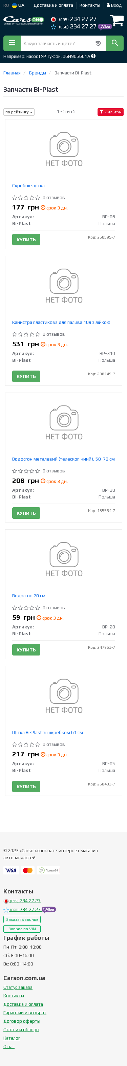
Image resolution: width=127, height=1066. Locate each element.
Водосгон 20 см (28, 595)
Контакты (90, 5)
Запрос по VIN (22, 929)
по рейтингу (17, 112)
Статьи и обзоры (21, 1029)
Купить (26, 239)
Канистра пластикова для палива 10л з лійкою (61, 322)
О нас (9, 1046)
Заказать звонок (22, 919)
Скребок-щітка (28, 185)
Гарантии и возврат (24, 1012)
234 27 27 (78, 19)
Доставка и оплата (53, 5)
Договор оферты (21, 1021)
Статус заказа (18, 987)
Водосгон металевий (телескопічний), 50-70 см (63, 459)
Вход (116, 5)
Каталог (11, 1038)
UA (20, 5)
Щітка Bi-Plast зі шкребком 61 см (47, 732)
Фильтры (113, 112)
